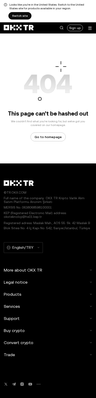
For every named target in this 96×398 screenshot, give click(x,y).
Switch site (20, 15)
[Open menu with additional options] (90, 28)
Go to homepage (48, 137)
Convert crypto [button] (18, 342)
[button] (61, 28)
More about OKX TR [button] (23, 270)
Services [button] (12, 306)
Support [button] (12, 318)
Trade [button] (9, 354)
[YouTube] (30, 384)
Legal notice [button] (15, 282)
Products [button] (12, 294)
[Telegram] (14, 384)
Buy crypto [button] (14, 330)
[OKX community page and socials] (38, 384)
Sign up (75, 28)
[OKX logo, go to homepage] (19, 28)
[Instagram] (22, 384)
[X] (6, 384)
